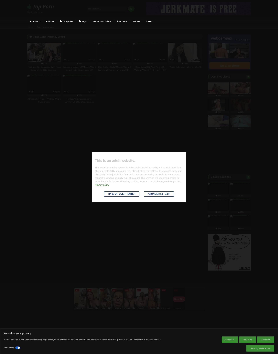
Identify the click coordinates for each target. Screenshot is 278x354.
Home (51, 21)
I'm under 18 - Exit (159, 194)
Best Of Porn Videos (102, 21)
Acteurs (36, 21)
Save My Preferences (260, 348)
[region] (139, 341)
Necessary (9, 347)
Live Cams (122, 21)
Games (136, 21)
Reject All (247, 339)
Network (150, 21)
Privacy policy (102, 185)
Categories (68, 21)
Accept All (265, 339)
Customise (229, 339)
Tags (84, 21)
